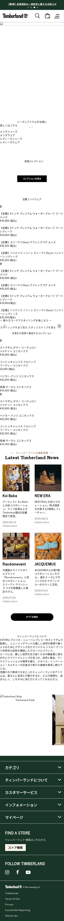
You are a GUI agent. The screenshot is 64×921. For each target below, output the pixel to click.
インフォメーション (21, 804)
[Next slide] (59, 326)
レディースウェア (10, 142)
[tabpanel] (32, 4)
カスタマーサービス (21, 792)
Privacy (9, 904)
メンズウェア (7, 135)
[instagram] (7, 872)
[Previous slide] (4, 326)
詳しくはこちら (9, 125)
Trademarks (11, 893)
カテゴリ (12, 767)
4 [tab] (37, 7)
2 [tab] (31, 7)
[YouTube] (28, 872)
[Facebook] (17, 872)
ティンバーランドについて (26, 779)
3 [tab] (34, 7)
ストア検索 (15, 847)
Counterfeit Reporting (17, 910)
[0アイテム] (47, 15)
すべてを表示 (32, 617)
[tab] (29, 127)
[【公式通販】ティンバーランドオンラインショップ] (15, 15)
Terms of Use (12, 898)
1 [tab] (28, 7)
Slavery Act (11, 915)
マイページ (14, 817)
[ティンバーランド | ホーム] (13, 887)
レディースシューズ (11, 138)
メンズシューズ (8, 131)
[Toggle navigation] (57, 16)
